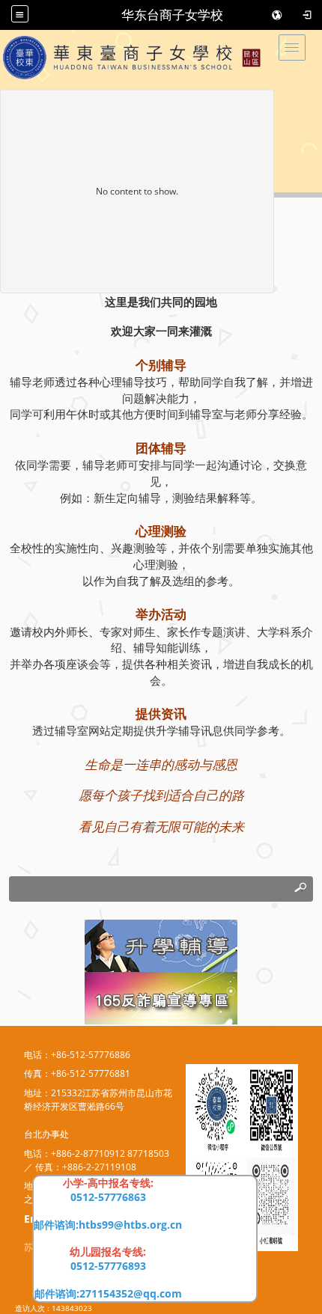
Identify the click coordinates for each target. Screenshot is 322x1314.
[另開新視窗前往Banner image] (161, 997)
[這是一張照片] (161, 944)
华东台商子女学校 (172, 14)
